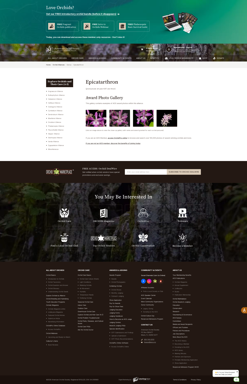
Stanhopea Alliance (55, 138)
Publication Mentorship (183, 295)
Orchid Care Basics (84, 275)
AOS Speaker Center (148, 295)
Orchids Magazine (52, 305)
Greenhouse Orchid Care (86, 311)
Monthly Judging (117, 293)
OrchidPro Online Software (118, 343)
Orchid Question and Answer (58, 285)
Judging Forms (114, 313)
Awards (113, 279)
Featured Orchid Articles (56, 315)
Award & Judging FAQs (117, 326)
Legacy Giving (148, 309)
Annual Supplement (181, 285)
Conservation (177, 308)
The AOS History (181, 341)
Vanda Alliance (53, 141)
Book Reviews (53, 345)
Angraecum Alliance (55, 91)
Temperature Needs (86, 295)
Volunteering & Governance (182, 315)
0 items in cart (152, 48)
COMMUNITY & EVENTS (121, 58)
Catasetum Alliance (55, 99)
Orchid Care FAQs (84, 327)
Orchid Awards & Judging (181, 302)
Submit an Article (54, 318)
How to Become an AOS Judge (120, 319)
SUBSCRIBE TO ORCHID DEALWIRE (184, 172)
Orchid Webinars (52, 333)
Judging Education (115, 310)
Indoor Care (82, 305)
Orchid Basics (51, 275)
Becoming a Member (182, 344)
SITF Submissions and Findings (122, 333)
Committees (177, 321)
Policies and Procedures (181, 331)
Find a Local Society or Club (153, 291)
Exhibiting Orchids (115, 286)
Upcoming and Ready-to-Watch (59, 337)
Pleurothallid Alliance (55, 130)
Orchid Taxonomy (54, 282)
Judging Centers (115, 322)
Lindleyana (178, 288)
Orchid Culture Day (147, 316)
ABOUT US (140, 58)
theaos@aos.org (150, 342)
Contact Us (147, 325)
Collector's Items (52, 341)
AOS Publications (179, 278)
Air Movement (84, 288)
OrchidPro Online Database (55, 326)
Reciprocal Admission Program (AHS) (186, 367)
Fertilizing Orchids (86, 298)
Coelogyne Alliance (55, 107)
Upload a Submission (118, 336)
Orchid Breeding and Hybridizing (57, 299)
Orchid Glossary (53, 288)
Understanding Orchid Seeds (58, 292)
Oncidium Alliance (54, 122)
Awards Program (115, 275)
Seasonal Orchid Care (85, 302)
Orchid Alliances (59, 65)
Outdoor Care (82, 308)
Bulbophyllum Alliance (56, 95)
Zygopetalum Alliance (56, 145)
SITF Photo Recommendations (122, 339)
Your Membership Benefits (182, 275)
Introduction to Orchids (56, 279)
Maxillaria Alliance (54, 118)
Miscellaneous (53, 149)
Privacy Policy (196, 380)
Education (176, 305)
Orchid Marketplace (179, 299)
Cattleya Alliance (54, 103)
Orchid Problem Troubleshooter (89, 318)
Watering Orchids (86, 285)
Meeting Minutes (180, 353)
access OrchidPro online (117, 138)
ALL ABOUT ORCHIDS (57, 58)
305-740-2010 (149, 339)
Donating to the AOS (150, 312)
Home (48, 65)
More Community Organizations (152, 302)
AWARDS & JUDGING (97, 58)
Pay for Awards (114, 303)
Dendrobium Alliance (55, 114)
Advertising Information (56, 322)
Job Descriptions (179, 334)
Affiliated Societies (147, 288)
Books (177, 292)
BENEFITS (154, 58)
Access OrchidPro (54, 329)
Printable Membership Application (186, 360)
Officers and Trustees (180, 327)
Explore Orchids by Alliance (55, 296)
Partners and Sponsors (183, 357)
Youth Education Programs (55, 302)
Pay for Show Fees (116, 306)
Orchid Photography (118, 282)
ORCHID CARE (77, 58)
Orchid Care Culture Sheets (89, 279)
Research (176, 311)
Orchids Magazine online (56, 309)
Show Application (115, 300)
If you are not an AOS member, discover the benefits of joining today (113, 143)
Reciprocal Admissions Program (152, 319)
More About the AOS (180, 337)
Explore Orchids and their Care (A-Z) (90, 315)
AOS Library (179, 350)
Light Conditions (85, 282)
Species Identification (116, 329)
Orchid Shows (116, 290)
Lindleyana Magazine (55, 312)
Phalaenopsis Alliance (56, 126)
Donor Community (147, 305)
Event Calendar (146, 298)
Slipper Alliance (54, 134)
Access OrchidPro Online (120, 347)
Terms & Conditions (180, 380)
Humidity (83, 292)
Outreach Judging (117, 296)
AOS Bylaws (177, 318)
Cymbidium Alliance (55, 111)
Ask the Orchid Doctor (85, 330)
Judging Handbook (116, 316)
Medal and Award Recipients (182, 324)
